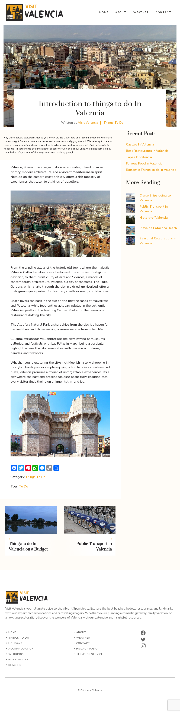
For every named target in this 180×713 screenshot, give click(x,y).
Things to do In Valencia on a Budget (28, 546)
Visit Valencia (88, 123)
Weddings (16, 654)
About (120, 12)
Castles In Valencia (140, 144)
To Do (23, 486)
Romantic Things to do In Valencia (151, 170)
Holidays (15, 643)
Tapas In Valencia (139, 157)
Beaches (14, 665)
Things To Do (114, 123)
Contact (163, 12)
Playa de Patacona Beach (158, 228)
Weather (141, 12)
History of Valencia (154, 218)
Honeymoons (18, 659)
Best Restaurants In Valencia (147, 151)
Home (103, 12)
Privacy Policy (87, 648)
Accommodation (21, 648)
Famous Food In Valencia (144, 163)
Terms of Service (89, 654)
